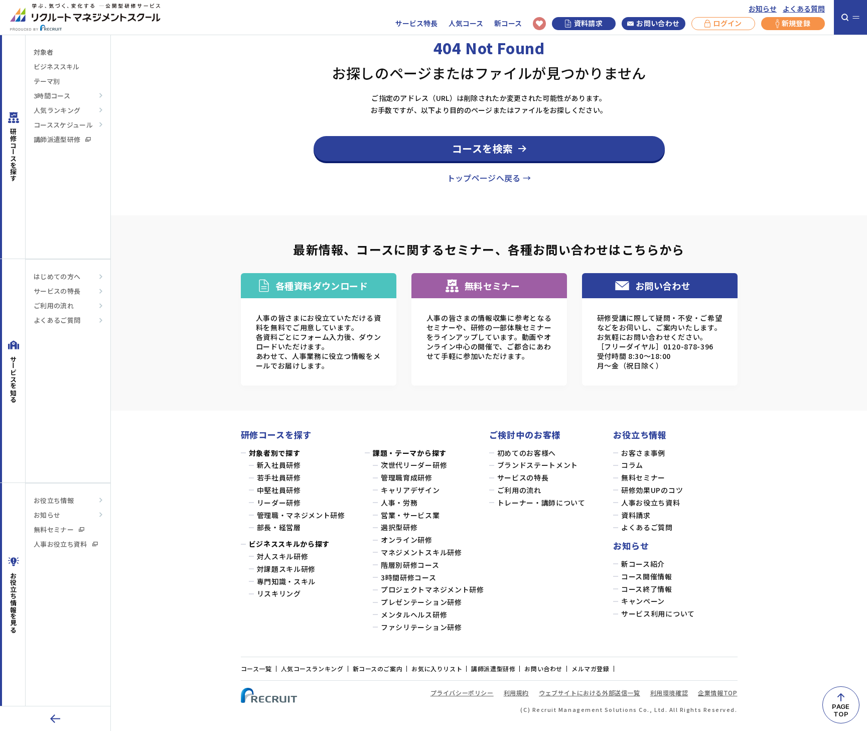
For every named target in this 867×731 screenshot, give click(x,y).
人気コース (466, 23)
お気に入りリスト (436, 668)
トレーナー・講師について (541, 503)
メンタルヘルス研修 (414, 615)
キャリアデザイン (410, 490)
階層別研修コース (410, 565)
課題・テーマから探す (410, 453)
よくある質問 (804, 9)
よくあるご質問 (57, 320)
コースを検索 (482, 148)
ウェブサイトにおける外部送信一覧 (589, 692)
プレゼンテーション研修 (421, 602)
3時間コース (52, 95)
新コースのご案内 (378, 668)
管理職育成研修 (406, 477)
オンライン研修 (406, 540)
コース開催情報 (646, 576)
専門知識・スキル (286, 581)
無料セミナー (54, 529)
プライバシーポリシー (462, 692)
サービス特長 (416, 23)
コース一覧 (256, 668)
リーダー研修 (279, 503)
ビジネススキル (56, 66)
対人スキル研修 (283, 556)
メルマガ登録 (590, 668)
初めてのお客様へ (526, 453)
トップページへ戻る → (489, 178)
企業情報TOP (717, 692)
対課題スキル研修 (286, 569)
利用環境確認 (669, 692)
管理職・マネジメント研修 (301, 515)
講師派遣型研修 (57, 139)
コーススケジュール (63, 125)
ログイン (727, 23)
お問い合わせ (657, 23)
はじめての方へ (57, 276)
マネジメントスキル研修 (421, 552)
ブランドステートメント (538, 465)
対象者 (43, 52)
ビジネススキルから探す (289, 544)
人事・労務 (399, 503)
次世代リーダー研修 (414, 465)
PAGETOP (840, 710)
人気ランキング (57, 110)
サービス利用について (658, 614)
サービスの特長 (57, 291)
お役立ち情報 (54, 500)
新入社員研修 (279, 465)
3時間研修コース (409, 577)
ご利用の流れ (54, 305)
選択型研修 (399, 527)
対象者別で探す (275, 453)
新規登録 (796, 23)
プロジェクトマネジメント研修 (432, 589)
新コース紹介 (643, 564)
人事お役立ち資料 (60, 544)
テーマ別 (47, 81)
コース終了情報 (646, 589)
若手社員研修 (279, 477)
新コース (508, 23)
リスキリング (279, 593)
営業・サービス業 (410, 515)
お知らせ (763, 9)
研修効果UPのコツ (652, 490)
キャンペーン (643, 601)
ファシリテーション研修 (421, 627)
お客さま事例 (643, 453)
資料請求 (588, 23)
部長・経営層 (279, 527)
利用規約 (516, 692)
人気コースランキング (312, 668)
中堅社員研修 (279, 490)
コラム (632, 465)
